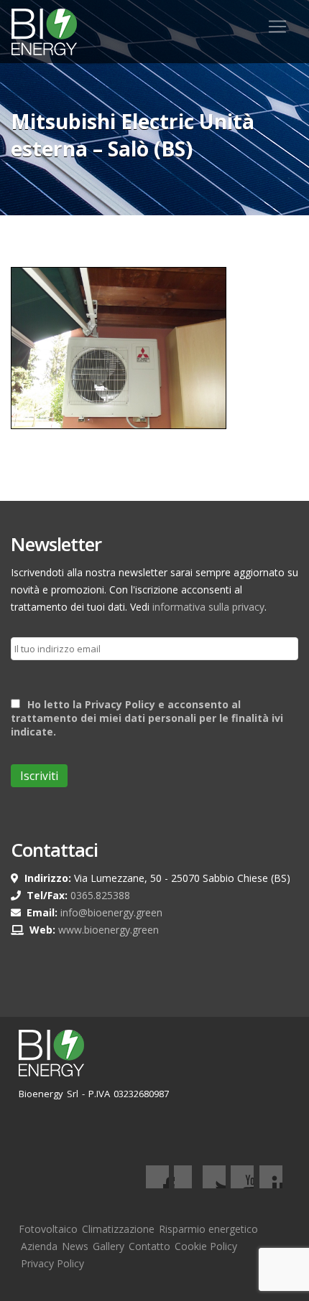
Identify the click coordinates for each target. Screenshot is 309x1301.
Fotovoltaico (48, 1229)
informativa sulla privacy (208, 607)
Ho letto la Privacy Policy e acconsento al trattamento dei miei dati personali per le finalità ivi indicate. (147, 718)
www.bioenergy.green (108, 929)
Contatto (149, 1246)
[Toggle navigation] (277, 26)
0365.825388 (100, 895)
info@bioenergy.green (111, 912)
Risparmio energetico (208, 1229)
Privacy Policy (52, 1263)
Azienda (39, 1246)
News (75, 1246)
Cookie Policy (206, 1246)
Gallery (108, 1246)
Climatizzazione (118, 1229)
